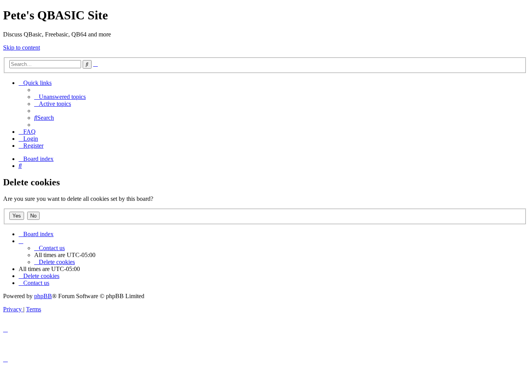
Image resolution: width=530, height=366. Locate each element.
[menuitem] (60, 96)
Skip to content (21, 47)
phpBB (43, 296)
